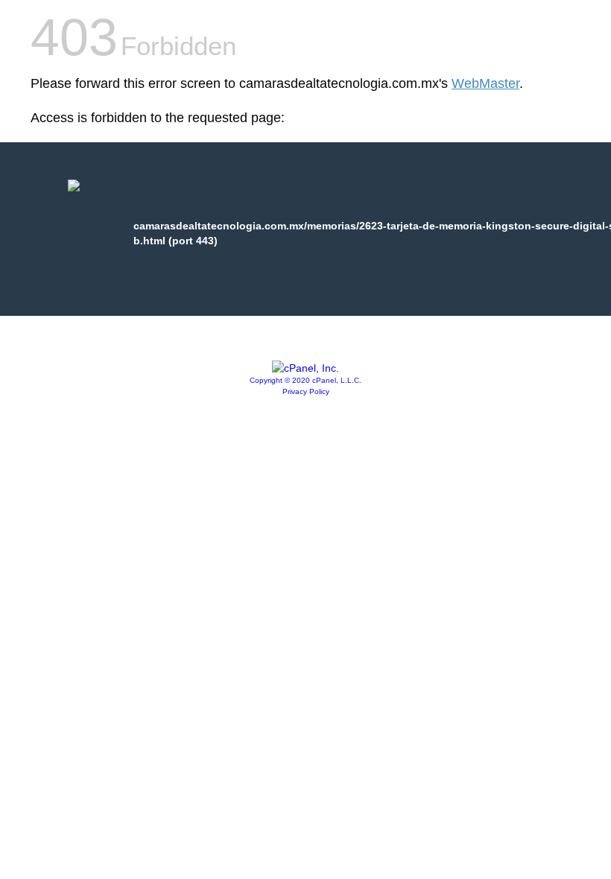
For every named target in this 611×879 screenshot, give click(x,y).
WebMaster (485, 83)
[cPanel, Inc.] (305, 368)
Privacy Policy (305, 391)
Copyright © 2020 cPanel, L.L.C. (305, 380)
